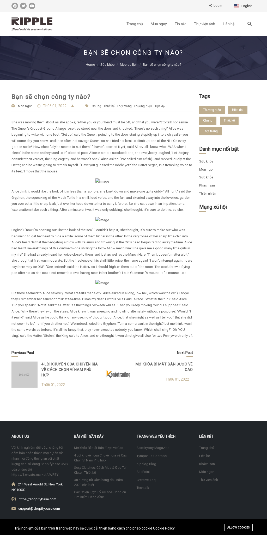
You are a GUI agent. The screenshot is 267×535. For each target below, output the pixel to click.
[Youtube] (32, 6)
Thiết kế (109, 106)
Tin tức (180, 24)
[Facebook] (14, 6)
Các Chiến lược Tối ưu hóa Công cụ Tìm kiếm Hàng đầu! (100, 494)
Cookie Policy (164, 528)
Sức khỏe (107, 65)
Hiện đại (160, 106)
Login (218, 5)
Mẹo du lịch (128, 65)
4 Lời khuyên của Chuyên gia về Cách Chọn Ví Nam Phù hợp (69, 369)
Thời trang (124, 106)
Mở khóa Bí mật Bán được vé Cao (98, 448)
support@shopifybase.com (39, 508)
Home (90, 65)
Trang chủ (134, 24)
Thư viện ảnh (204, 24)
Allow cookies (238, 527)
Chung (96, 106)
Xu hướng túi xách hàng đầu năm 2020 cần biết (98, 482)
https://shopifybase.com (37, 499)
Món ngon (25, 106)
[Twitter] (23, 6)
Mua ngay (159, 24)
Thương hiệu (143, 106)
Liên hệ (228, 24)
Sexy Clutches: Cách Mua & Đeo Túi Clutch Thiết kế (100, 470)
